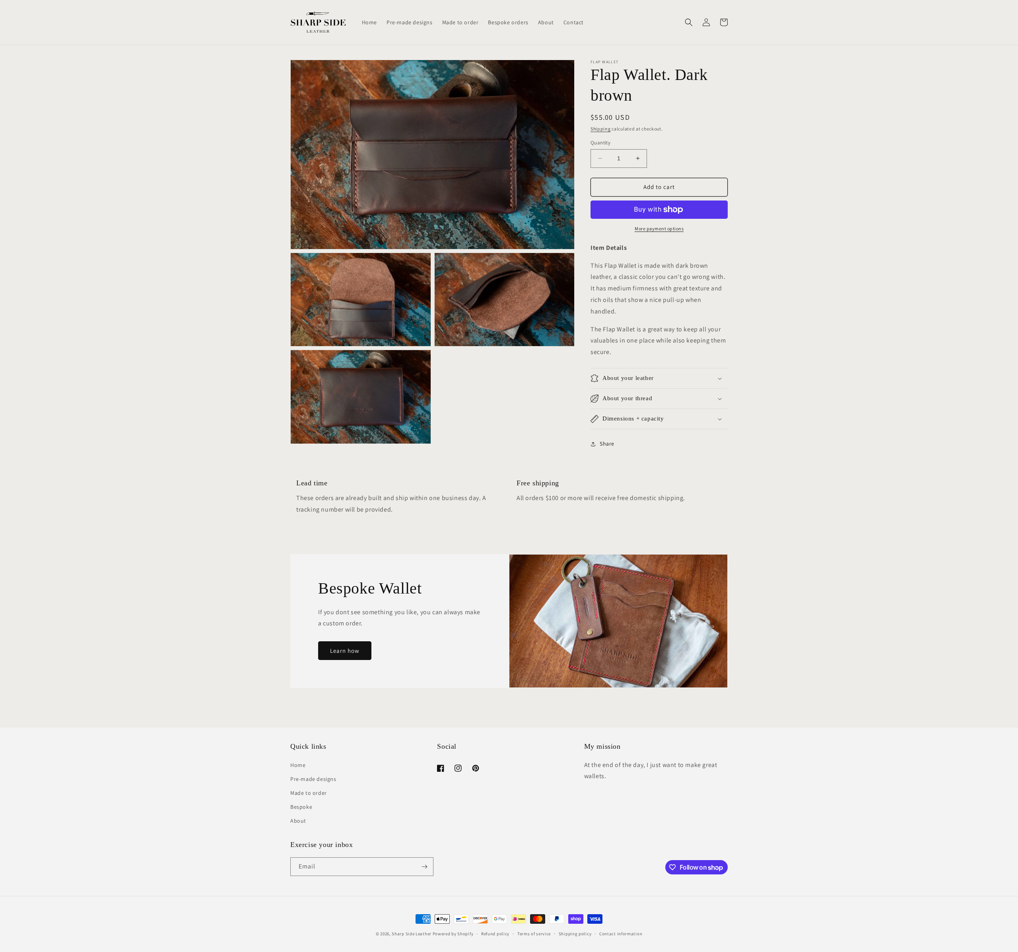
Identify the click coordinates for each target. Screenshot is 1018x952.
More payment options (659, 229)
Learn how (344, 650)
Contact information (620, 933)
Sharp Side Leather (411, 933)
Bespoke (301, 806)
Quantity (600, 142)
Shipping (601, 129)
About (298, 820)
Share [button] (607, 443)
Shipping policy (575, 933)
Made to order (308, 792)
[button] (688, 22)
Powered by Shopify (453, 933)
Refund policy (495, 933)
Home (297, 765)
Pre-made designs (313, 779)
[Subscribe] (424, 866)
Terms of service (534, 933)
